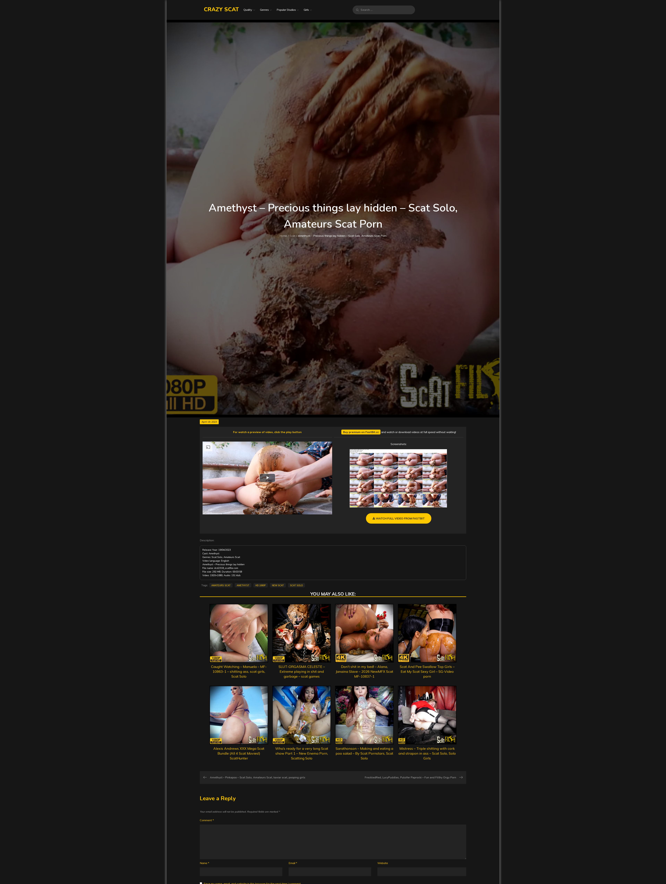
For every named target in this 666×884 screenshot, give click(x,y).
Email (293, 863)
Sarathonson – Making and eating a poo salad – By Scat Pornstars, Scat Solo (364, 753)
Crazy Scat (221, 9)
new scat (278, 585)
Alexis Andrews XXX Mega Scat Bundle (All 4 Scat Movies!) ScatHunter (238, 753)
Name (204, 863)
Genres (264, 9)
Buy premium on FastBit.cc (361, 432)
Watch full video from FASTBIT (400, 518)
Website (382, 863)
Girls (306, 9)
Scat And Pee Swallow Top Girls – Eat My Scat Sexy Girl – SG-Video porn (427, 671)
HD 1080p (260, 585)
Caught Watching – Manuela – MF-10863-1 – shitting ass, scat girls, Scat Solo (239, 671)
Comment (207, 820)
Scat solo (296, 585)
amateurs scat (220, 585)
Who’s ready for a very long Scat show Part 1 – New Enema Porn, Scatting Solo (301, 753)
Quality (248, 9)
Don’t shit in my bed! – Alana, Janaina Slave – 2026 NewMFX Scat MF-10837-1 (364, 671)
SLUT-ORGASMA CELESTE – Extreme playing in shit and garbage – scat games (302, 671)
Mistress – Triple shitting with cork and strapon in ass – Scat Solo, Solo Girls (427, 753)
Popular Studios (286, 9)
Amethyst (243, 585)
